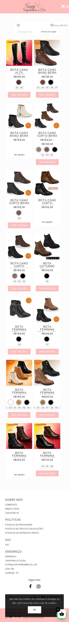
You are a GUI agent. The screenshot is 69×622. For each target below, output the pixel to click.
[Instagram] (37, 586)
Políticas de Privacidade (18, 524)
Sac (7, 544)
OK (34, 609)
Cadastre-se (12, 512)
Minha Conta (12, 508)
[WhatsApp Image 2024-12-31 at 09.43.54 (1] (35, 6)
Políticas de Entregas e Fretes (22, 532)
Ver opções (19, 94)
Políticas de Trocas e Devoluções (24, 528)
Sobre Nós (11, 504)
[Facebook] (29, 586)
